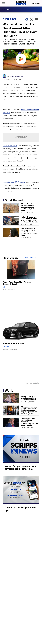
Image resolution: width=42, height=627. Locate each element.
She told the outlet (10, 145)
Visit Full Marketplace (32, 258)
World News (9, 19)
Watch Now (36, 3)
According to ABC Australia (14, 182)
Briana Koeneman (16, 76)
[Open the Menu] (4, 3)
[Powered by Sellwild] (36, 383)
